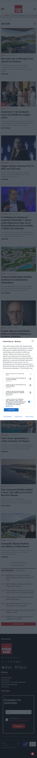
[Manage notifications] (32, 753)
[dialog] (18, 379)
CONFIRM (11, 409)
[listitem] (18, 374)
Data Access (18, 416)
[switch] (29, 379)
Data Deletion (8, 416)
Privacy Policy (29, 416)
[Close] (33, 341)
